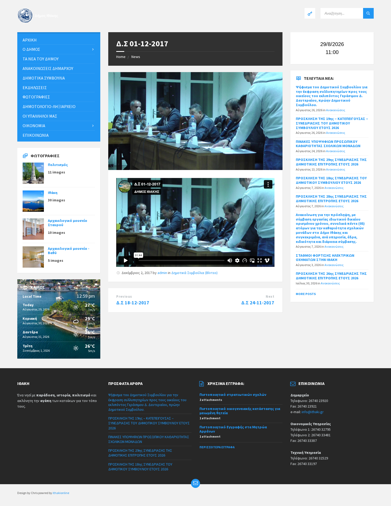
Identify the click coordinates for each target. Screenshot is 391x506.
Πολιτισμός (58, 164)
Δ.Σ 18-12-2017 (132, 303)
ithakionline (61, 493)
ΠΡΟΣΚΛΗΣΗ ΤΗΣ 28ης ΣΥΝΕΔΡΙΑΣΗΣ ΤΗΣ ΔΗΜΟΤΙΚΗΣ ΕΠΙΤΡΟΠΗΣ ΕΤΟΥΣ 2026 (331, 198)
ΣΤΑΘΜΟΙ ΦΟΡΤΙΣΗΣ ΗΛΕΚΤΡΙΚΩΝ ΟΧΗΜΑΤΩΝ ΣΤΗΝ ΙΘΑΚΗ (325, 257)
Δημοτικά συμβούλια (44, 78)
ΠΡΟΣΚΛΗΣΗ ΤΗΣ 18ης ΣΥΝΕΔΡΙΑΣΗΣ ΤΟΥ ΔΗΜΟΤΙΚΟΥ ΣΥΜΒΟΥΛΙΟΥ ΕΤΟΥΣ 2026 (331, 180)
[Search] (368, 13)
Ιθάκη (52, 192)
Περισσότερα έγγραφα (217, 447)
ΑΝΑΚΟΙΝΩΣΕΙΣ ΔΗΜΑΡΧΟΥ (48, 68)
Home (121, 56)
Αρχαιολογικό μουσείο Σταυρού (67, 222)
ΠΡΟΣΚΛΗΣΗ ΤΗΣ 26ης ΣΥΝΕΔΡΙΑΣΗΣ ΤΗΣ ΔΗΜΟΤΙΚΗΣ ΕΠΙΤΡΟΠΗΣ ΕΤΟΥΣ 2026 (331, 275)
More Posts (306, 294)
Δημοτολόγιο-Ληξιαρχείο (49, 106)
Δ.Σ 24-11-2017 (257, 303)
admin (162, 272)
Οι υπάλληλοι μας (40, 116)
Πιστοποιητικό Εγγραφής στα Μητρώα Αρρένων (233, 429)
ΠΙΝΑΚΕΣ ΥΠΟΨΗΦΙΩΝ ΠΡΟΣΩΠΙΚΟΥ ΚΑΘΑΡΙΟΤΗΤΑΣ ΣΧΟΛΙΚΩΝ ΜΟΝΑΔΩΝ (328, 143)
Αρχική (30, 40)
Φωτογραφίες (36, 96)
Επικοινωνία (36, 135)
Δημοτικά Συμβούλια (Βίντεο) (194, 272)
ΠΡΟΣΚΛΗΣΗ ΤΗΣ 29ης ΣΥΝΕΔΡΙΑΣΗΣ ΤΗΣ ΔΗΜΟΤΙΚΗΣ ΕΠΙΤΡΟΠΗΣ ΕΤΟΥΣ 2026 (331, 162)
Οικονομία (34, 125)
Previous (124, 296)
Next (270, 296)
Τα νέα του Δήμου (41, 58)
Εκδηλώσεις (35, 87)
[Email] (195, 483)
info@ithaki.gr (313, 411)
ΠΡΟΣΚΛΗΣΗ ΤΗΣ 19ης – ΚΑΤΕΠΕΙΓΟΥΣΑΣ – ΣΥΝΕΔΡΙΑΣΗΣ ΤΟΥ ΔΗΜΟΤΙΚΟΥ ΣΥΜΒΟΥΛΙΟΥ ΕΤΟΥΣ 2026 (332, 123)
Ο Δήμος (31, 49)
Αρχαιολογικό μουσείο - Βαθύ (68, 250)
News (135, 56)
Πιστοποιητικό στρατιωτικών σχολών (232, 394)
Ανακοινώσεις (335, 110)
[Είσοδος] (310, 13)
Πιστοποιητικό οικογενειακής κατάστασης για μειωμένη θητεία (239, 411)
